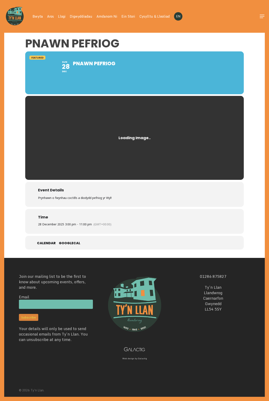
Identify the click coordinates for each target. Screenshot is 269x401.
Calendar (46, 243)
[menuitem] (178, 16)
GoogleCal (69, 243)
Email (24, 297)
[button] (262, 16)
